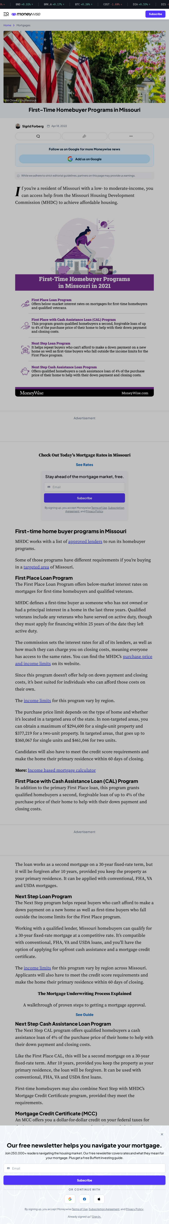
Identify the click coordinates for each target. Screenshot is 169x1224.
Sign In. (96, 1216)
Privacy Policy (134, 1209)
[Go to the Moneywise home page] (27, 14)
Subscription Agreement (104, 1209)
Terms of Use (80, 1209)
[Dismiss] (161, 1134)
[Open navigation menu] (6, 14)
